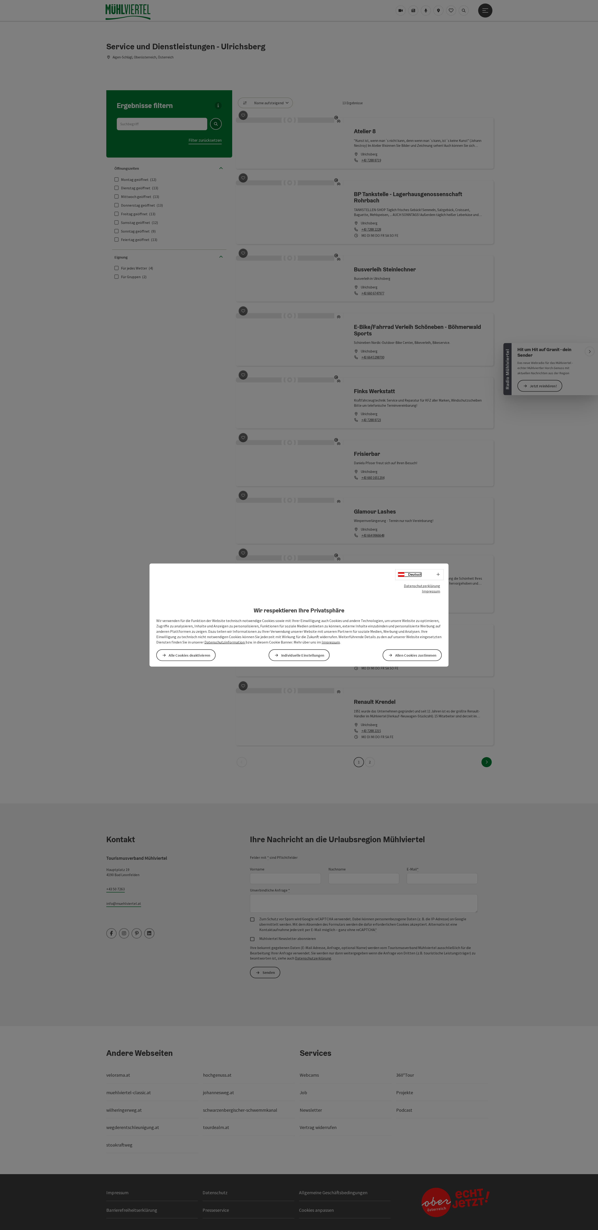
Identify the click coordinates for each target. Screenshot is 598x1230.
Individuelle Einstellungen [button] (302, 655)
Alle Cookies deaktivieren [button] (189, 655)
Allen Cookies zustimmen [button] (416, 655)
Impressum (431, 591)
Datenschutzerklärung (422, 585)
